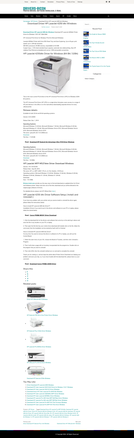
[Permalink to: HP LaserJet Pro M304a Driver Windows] (36, 339)
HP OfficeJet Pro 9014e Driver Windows (39, 362)
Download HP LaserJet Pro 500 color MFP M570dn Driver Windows (47, 400)
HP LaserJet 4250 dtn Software (60, 415)
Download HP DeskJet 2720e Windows (38, 378)
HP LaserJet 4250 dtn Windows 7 (41, 417)
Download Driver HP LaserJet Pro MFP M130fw (52, 409)
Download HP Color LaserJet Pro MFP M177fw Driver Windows (46, 404)
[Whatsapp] (27, 281)
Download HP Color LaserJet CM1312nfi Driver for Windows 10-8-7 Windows (50, 387)
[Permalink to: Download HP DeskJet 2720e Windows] (36, 371)
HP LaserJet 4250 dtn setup (44, 415)
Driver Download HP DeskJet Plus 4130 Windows (36, 422)
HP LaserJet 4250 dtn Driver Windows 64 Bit (64, 413)
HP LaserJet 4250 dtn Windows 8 (59, 417)
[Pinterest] (106, 2)
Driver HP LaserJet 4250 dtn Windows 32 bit (43, 411)
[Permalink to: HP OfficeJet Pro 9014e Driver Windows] (36, 355)
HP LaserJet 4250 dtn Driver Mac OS (42, 413)
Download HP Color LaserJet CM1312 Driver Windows (43, 389)
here (53, 191)
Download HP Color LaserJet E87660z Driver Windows (43, 396)
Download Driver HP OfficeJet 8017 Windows (69, 422)
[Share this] (27, 272)
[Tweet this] (27, 274)
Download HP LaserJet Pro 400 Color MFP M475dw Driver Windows (47, 398)
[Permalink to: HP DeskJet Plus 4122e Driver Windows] (36, 323)
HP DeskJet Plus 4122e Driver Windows (39, 331)
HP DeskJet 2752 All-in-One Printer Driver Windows (42, 315)
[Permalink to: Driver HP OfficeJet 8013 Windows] (36, 292)
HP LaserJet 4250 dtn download (64, 411)
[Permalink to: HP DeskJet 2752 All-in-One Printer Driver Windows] (36, 308)
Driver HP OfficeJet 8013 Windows (37, 299)
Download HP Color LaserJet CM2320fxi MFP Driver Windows (45, 394)
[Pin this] (27, 276)
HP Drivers (31, 409)
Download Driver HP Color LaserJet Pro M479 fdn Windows (44, 391)
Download (26, 135)
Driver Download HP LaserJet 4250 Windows (40, 385)
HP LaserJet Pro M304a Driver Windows (39, 347)
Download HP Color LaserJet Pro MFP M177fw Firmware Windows (47, 402)
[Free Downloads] (42, 9)
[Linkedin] (109, 2)
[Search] (108, 16)
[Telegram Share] (27, 278)
